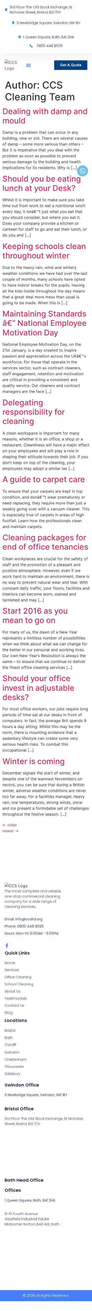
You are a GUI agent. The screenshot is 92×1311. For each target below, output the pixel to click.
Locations (16, 1020)
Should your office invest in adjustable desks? (38, 688)
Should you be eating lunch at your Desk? (41, 183)
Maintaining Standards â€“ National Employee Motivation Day (44, 323)
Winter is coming (33, 761)
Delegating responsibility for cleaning (33, 412)
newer (10, 830)
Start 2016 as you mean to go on (35, 615)
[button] (28, 65)
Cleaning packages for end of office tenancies (45, 542)
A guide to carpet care (43, 479)
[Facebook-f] (7, 945)
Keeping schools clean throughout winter (44, 250)
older (9, 824)
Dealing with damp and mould (45, 115)
